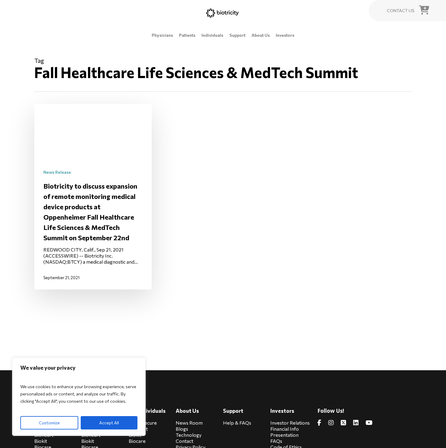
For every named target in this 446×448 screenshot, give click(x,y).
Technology (188, 435)
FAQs (276, 441)
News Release (57, 172)
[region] (79, 396)
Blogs (182, 429)
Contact (184, 441)
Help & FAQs (237, 423)
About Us (187, 411)
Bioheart (138, 429)
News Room (189, 423)
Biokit (40, 441)
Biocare (137, 441)
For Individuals (147, 411)
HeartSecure (143, 423)
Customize (49, 422)
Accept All (109, 422)
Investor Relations (290, 423)
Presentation (284, 435)
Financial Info (284, 429)
